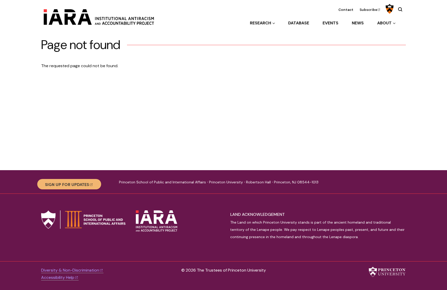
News (358, 23)
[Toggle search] (400, 9)
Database (298, 23)
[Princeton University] (389, 9)
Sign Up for (67, 184)
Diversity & (70, 270)
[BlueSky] (342, 184)
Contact (345, 10)
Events (330, 23)
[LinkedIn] (351, 184)
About (384, 23)
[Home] (103, 19)
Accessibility (57, 277)
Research (260, 23)
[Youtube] (359, 184)
